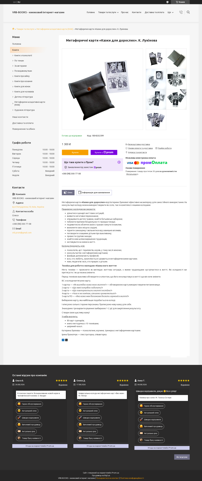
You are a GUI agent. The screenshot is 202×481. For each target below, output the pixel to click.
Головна (91, 12)
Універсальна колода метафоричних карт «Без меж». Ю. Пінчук (102, 394)
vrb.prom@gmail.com (21, 232)
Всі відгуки (182, 457)
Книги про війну (22, 76)
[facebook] (63, 340)
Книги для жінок (22, 86)
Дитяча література (23, 97)
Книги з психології (23, 55)
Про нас (125, 12)
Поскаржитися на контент (107, 478)
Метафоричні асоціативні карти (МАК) (55, 29)
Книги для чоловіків (24, 91)
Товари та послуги (107, 12)
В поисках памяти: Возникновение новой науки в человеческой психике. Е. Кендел (38, 394)
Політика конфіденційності (132, 478)
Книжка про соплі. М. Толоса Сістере (155, 398)
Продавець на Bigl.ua (101, 475)
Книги (15, 50)
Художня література (24, 110)
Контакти (136, 12)
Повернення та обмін (23, 129)
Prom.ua (115, 473)
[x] (66, 340)
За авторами (20, 66)
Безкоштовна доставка (139, 144)
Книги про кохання (23, 81)
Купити (75, 152)
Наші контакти (20, 117)
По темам (19, 60)
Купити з (99, 152)
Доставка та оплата (154, 12)
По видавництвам (23, 71)
